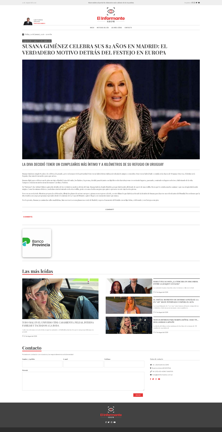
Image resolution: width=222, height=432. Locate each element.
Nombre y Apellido (28, 359)
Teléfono (107, 359)
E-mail (65, 359)
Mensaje (25, 370)
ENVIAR (138, 395)
